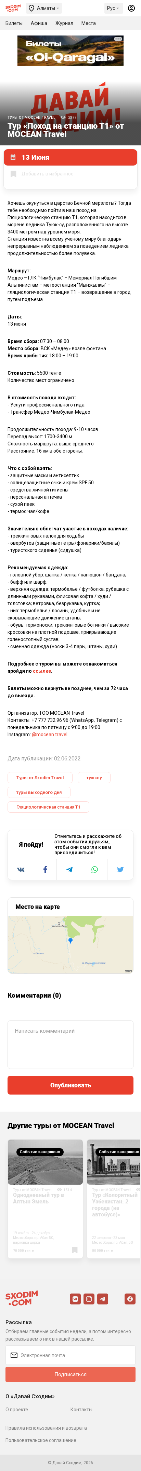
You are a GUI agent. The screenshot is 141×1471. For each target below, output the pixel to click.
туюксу (94, 777)
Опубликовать (70, 1085)
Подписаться (70, 1374)
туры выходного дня (39, 792)
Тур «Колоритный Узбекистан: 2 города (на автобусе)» (115, 1204)
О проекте (16, 1409)
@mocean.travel (49, 734)
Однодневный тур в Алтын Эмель (38, 1198)
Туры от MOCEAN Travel (31, 117)
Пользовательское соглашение (40, 1440)
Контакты (81, 1409)
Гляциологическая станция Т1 (48, 807)
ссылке (42, 671)
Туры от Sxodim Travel (40, 777)
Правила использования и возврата (46, 1428)
